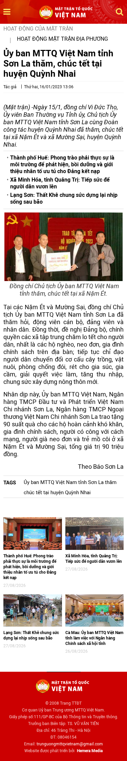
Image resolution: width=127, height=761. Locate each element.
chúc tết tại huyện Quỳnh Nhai (57, 492)
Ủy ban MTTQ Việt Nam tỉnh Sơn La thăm (70, 482)
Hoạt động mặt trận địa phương (62, 39)
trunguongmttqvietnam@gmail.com (70, 744)
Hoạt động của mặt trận (38, 28)
